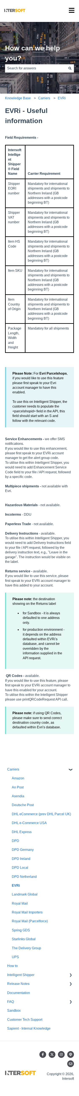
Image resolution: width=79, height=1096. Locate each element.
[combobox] (35, 68)
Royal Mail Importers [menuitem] (27, 912)
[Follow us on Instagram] (61, 1054)
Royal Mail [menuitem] (20, 903)
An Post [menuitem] (18, 787)
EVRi (62, 98)
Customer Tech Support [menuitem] (24, 1019)
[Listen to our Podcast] (70, 1054)
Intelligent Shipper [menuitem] (20, 975)
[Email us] (70, 1063)
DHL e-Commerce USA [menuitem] (29, 823)
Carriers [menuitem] (13, 769)
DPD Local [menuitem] (20, 867)
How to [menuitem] (12, 966)
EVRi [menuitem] (16, 885)
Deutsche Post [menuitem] (23, 805)
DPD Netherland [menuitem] (24, 876)
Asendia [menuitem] (18, 796)
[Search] (70, 68)
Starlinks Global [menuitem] (24, 939)
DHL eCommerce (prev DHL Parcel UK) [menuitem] (41, 814)
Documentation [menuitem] (18, 993)
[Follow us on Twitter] (52, 1054)
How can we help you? (32, 53)
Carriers (44, 98)
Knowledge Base (18, 98)
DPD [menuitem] (15, 841)
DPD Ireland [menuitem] (21, 859)
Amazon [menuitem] (18, 778)
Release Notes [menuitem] (18, 984)
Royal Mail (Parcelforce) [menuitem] (30, 921)
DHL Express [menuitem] (22, 832)
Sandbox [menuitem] (14, 1010)
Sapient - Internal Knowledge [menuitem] (29, 1028)
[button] (70, 769)
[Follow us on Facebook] (42, 1054)
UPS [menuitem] (15, 957)
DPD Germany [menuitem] (23, 849)
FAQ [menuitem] (10, 1001)
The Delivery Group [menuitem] (26, 948)
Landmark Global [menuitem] (24, 894)
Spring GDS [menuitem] (21, 930)
